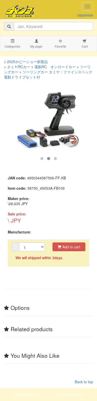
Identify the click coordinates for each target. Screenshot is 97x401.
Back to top (84, 381)
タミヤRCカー (18, 66)
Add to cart (70, 246)
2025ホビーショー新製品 (27, 61)
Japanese (85, 15)
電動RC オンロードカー (55, 66)
